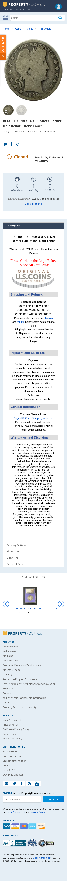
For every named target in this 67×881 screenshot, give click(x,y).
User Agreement (12, 720)
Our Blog (7, 674)
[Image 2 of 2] (21, 110)
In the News (9, 651)
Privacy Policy (10, 724)
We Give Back (10, 660)
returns (21, 321)
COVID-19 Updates (13, 774)
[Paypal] (7, 826)
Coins (18, 28)
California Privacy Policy (16, 729)
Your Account (10, 751)
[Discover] (41, 826)
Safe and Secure (12, 756)
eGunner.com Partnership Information (24, 697)
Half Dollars (45, 28)
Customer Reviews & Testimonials (22, 665)
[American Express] (32, 826)
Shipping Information (14, 760)
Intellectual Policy (12, 738)
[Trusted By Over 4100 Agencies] (32, 843)
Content (3, 47)
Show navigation (6, 17)
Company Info (11, 646)
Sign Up (53, 799)
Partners (8, 693)
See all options (33, 203)
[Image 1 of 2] (33, 70)
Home (6, 28)
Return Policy (10, 734)
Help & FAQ (9, 770)
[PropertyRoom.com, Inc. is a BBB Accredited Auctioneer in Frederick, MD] (15, 843)
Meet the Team (11, 670)
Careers (7, 702)
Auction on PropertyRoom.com (20, 679)
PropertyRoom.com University (19, 707)
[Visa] (15, 826)
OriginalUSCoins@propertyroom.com (33, 418)
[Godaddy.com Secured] (46, 843)
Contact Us (9, 765)
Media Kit (8, 656)
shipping (48, 318)
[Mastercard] (24, 826)
